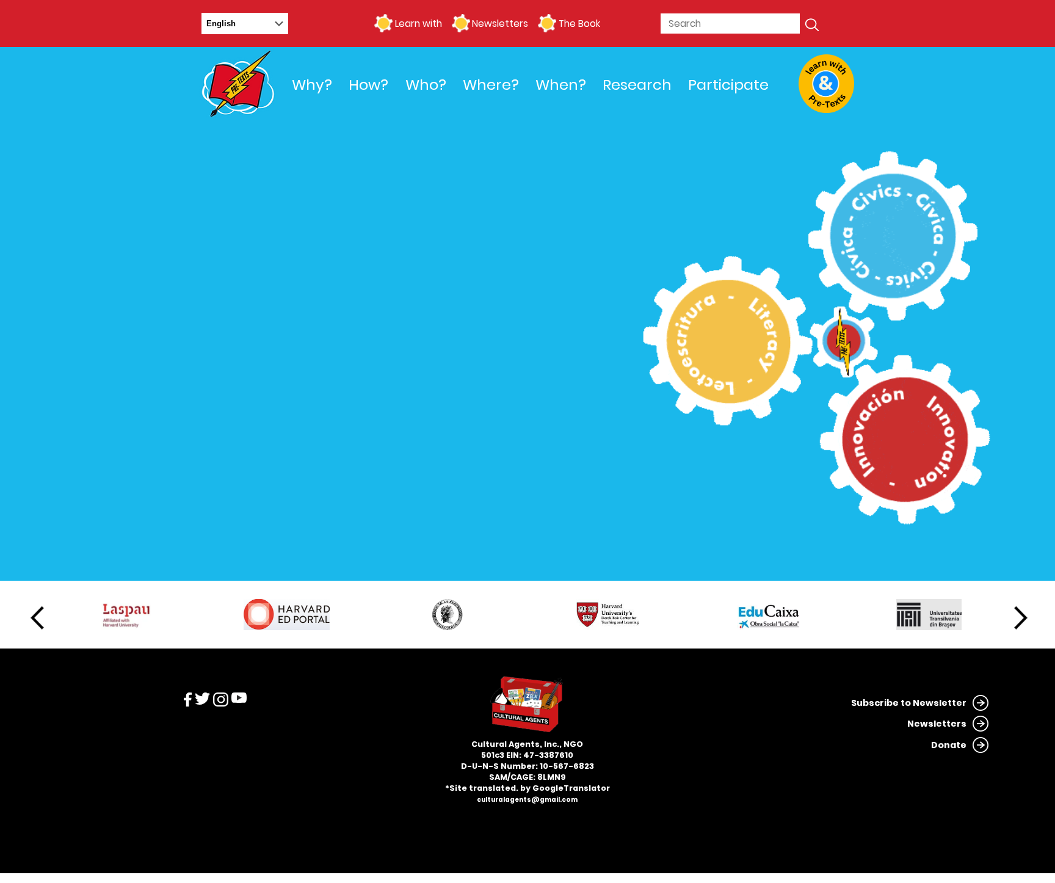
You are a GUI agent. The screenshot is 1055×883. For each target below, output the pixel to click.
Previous (37, 618)
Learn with (418, 23)
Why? (312, 84)
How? (368, 84)
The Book (579, 23)
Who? (425, 84)
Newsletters (500, 23)
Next (1021, 618)
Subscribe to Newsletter (908, 703)
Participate (728, 84)
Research (637, 84)
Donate (948, 745)
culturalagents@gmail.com (527, 799)
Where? (491, 84)
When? (560, 84)
